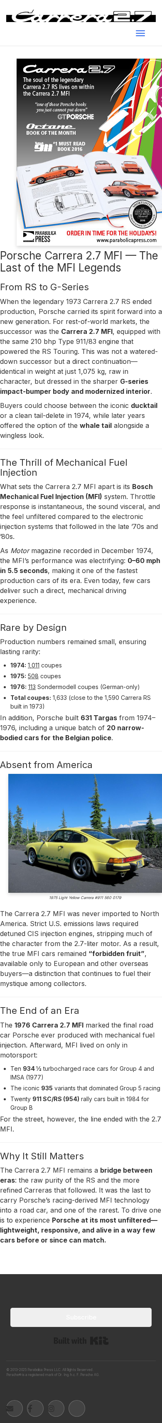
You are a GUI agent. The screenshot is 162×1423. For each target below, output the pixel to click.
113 (32, 686)
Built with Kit (81, 1340)
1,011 (33, 665)
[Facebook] (35, 1408)
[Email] (14, 1408)
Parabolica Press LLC (44, 1370)
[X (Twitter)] (77, 1408)
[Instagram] (56, 1408)
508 (33, 675)
